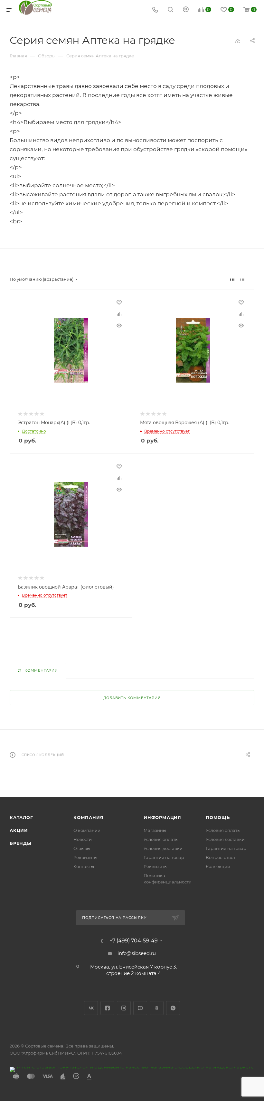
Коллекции (218, 866)
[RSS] (237, 41)
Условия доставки (163, 848)
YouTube (140, 1008)
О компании (86, 830)
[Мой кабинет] (186, 10)
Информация (162, 817)
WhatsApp (173, 1008)
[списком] (242, 279)
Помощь (218, 817)
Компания (88, 817)
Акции (19, 830)
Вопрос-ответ (220, 857)
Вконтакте (91, 1008)
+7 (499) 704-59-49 (133, 940)
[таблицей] (252, 279)
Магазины (155, 830)
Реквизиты (85, 857)
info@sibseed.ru (137, 953)
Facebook (107, 1008)
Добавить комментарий (132, 698)
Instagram (124, 1008)
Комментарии (41, 670)
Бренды (21, 843)
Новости (82, 839)
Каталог (21, 817)
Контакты (83, 866)
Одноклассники (157, 1008)
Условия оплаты (161, 839)
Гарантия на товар (164, 857)
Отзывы (81, 848)
